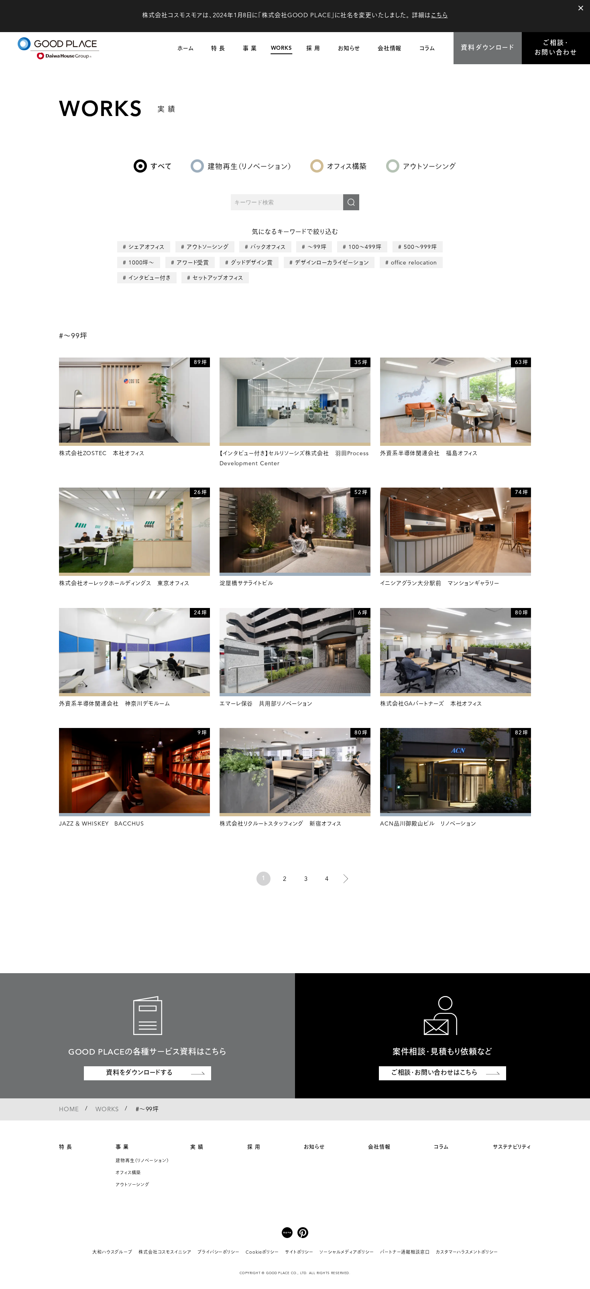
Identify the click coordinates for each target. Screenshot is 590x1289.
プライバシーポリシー (218, 1252)
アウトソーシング (207, 247)
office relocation (414, 262)
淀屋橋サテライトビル (246, 583)
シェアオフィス (146, 247)
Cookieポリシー (262, 1252)
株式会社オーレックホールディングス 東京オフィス (124, 583)
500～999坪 (420, 247)
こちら (439, 16)
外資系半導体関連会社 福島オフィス (429, 453)
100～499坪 (365, 247)
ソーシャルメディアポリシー (346, 1252)
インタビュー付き (149, 278)
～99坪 (317, 247)
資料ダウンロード (488, 48)
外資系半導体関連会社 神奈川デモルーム (114, 704)
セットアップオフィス (218, 278)
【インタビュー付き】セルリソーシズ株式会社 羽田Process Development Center (294, 458)
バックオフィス (268, 247)
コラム (441, 1147)
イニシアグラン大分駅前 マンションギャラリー (439, 583)
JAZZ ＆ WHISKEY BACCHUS (101, 824)
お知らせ (314, 1147)
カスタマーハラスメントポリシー (467, 1252)
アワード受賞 (192, 262)
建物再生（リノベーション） (142, 1161)
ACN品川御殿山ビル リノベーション (428, 824)
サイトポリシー (299, 1252)
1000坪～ (141, 262)
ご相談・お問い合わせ (556, 48)
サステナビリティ (512, 1147)
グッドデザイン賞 (252, 262)
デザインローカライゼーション (332, 262)
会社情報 (379, 1147)
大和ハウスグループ (112, 1252)
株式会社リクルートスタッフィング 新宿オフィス (281, 824)
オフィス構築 (128, 1173)
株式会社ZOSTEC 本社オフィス (101, 453)
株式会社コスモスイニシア (164, 1252)
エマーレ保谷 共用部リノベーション (266, 704)
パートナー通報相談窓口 (405, 1252)
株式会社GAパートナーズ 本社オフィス (431, 704)
